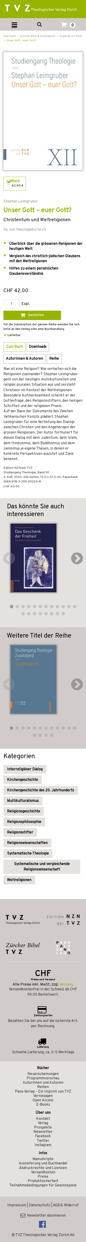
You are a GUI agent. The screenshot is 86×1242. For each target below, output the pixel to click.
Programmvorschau (43, 1078)
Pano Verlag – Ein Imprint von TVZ (43, 1091)
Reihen (43, 1087)
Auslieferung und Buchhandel (43, 1163)
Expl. (26, 304)
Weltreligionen (19, 880)
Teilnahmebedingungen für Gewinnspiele (43, 1185)
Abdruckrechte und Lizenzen (43, 1168)
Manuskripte (43, 1159)
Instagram (43, 1145)
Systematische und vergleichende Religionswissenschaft (42, 867)
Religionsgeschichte (23, 811)
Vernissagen (43, 1096)
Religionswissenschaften (27, 843)
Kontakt (43, 1119)
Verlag (43, 1123)
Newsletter (43, 1132)
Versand (66, 984)
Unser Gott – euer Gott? (21, 40)
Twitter (43, 1141)
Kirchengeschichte (22, 780)
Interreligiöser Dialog (25, 769)
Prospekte (43, 1127)
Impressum (16, 1205)
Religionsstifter (20, 832)
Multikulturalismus (23, 801)
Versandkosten (43, 1172)
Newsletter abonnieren (45, 1215)
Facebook (43, 1136)
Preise (43, 1177)
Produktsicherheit (43, 1181)
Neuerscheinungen (43, 1074)
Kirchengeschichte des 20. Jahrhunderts (40, 790)
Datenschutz (39, 1205)
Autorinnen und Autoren (43, 1082)
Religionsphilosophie (24, 822)
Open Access (43, 1100)
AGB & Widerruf (66, 1205)
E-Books (43, 1104)
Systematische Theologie (28, 853)
